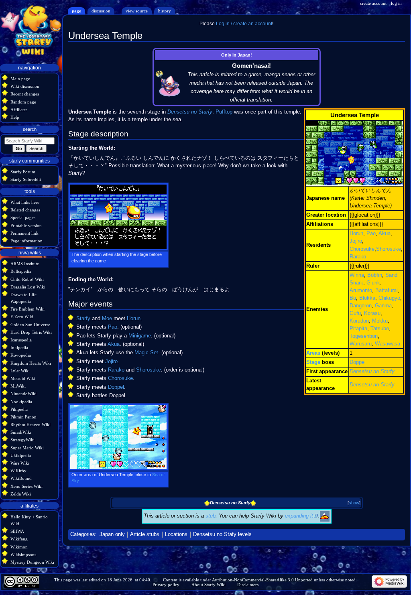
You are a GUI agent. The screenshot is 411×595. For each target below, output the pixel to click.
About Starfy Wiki (208, 584)
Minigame (139, 336)
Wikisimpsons (23, 554)
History (164, 10)
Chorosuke (362, 249)
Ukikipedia (20, 455)
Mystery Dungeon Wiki (32, 562)
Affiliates (18, 109)
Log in (396, 3)
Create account (373, 3)
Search (30, 129)
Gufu (355, 313)
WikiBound (21, 478)
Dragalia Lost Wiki (27, 286)
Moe (107, 318)
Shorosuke (388, 249)
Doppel (358, 362)
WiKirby (18, 470)
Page (76, 10)
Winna (357, 275)
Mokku (380, 321)
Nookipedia (21, 401)
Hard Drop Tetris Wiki (31, 332)
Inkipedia (19, 347)
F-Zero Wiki (21, 316)
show (354, 502)
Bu (353, 298)
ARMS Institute (24, 263)
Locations (176, 534)
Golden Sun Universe (30, 324)
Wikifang (19, 538)
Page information (26, 240)
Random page (23, 102)
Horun (356, 233)
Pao (371, 233)
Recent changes (24, 93)
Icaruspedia (21, 339)
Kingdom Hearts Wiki (30, 363)
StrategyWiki (22, 439)
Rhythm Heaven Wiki (30, 424)
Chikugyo (389, 298)
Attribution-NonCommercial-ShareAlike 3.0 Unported (262, 579)
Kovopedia (20, 355)
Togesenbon (364, 336)
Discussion (101, 10)
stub (211, 516)
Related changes (25, 209)
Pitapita (358, 328)
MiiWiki (18, 386)
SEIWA (17, 531)
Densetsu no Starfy (372, 371)
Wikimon (19, 546)
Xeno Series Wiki (26, 486)
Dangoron (361, 306)
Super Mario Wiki (27, 447)
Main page (20, 78)
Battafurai (386, 290)
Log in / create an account (244, 23)
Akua (384, 233)
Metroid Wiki (22, 378)
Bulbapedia (20, 271)
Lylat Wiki (20, 370)
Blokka (367, 298)
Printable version (26, 225)
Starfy (83, 318)
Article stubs (144, 534)
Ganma (383, 306)
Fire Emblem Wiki (27, 309)
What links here (24, 202)
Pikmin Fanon (23, 416)
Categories (82, 534)
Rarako (358, 257)
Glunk (373, 283)
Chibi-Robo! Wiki (27, 279)
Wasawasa (387, 344)
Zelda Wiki (20, 493)
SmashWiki (20, 432)
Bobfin (374, 275)
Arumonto (361, 290)
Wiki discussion (24, 86)
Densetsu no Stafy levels (222, 534)
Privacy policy (166, 584)
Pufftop (224, 112)
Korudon (359, 321)
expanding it (299, 516)
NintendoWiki (23, 393)
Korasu (372, 313)
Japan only (112, 534)
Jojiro (356, 241)
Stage (313, 362)
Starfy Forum (22, 171)
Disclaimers (247, 584)
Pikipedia (19, 409)
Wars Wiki (19, 463)
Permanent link (24, 233)
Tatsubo (379, 328)
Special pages (22, 217)
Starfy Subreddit (25, 179)
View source (137, 10)
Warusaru (361, 344)
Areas (313, 353)
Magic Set (146, 352)
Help (14, 117)
